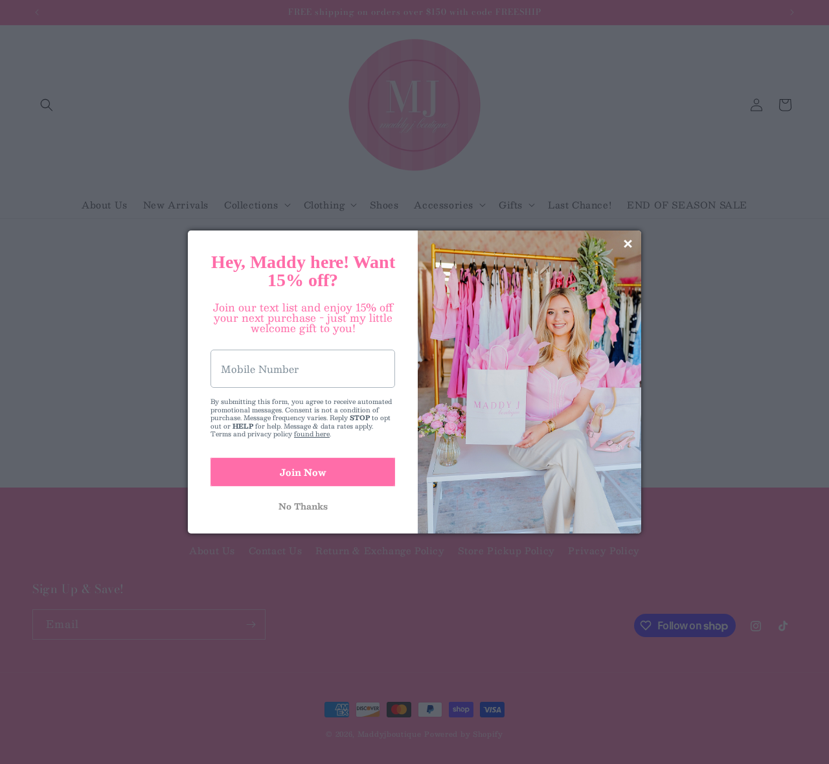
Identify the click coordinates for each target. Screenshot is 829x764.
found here (312, 433)
